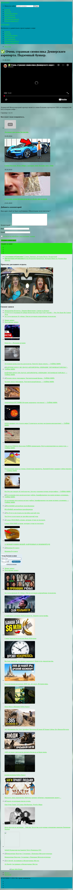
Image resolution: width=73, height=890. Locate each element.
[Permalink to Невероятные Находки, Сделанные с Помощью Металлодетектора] (28, 854)
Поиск (36, 6)
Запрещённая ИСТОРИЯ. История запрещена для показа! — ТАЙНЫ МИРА (31, 402)
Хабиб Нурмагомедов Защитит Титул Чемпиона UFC (23, 850)
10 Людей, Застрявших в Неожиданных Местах (21, 864)
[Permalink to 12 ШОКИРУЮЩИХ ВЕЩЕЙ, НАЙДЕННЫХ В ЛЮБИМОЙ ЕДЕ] (12, 541)
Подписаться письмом (12, 564)
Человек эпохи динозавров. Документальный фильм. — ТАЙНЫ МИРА (29, 382)
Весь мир (8, 11)
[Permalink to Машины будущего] (12, 548)
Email (3, 232)
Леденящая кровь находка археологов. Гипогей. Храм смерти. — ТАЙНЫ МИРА (33, 364)
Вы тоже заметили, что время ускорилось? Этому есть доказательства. (29, 661)
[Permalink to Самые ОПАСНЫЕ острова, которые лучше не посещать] (25, 520)
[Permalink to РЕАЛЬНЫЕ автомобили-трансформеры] (19, 506)
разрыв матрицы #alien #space (15, 775)
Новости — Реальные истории (15, 343)
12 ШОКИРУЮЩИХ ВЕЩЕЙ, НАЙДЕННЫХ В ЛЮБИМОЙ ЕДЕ (27, 544)
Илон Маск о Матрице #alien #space (17, 707)
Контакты (8, 875)
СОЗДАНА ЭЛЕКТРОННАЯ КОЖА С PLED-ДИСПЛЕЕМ (26, 199)
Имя (2, 229)
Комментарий (6, 225)
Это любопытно (10, 17)
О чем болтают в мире (9, 556)
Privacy (7, 873)
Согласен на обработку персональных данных (19, 236)
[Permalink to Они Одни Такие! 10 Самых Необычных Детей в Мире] (18, 801)
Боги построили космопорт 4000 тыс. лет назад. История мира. (26, 684)
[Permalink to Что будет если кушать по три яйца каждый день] (22, 513)
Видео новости (10, 15)
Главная (7, 10)
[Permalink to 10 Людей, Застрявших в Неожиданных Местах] (22, 861)
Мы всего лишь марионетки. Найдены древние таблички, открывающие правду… (33, 798)
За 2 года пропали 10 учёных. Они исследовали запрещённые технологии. (30, 316)
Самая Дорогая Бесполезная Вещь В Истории (20, 638)
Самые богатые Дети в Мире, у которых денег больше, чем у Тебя (29, 166)
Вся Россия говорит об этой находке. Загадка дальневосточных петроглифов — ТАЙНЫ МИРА (38, 491)
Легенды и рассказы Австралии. (17, 132)
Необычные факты (11, 13)
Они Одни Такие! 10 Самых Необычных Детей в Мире (23, 804)
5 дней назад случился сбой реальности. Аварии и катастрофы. (26, 616)
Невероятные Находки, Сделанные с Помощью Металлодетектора (28, 857)
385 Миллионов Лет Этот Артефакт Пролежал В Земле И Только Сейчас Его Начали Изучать (37, 729)
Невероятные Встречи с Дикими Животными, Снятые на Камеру (27, 311)
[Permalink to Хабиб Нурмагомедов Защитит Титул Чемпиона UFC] (12, 846)
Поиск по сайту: (10, 6)
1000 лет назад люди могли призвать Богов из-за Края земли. (26, 752)
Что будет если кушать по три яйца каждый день (21, 516)
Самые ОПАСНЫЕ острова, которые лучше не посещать (24, 523)
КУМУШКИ (5, 2)
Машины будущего (11, 551)
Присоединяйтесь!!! (12, 21)
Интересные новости (12, 19)
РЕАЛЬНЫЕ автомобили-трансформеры (19, 509)
